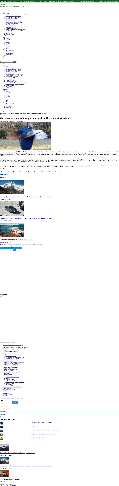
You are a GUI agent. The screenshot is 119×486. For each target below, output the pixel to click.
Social (7, 40)
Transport (8, 39)
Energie (7, 42)
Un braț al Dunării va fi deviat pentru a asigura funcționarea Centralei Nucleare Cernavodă (26, 196)
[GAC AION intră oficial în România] (4, 476)
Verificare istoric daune (10, 27)
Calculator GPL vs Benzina (11, 18)
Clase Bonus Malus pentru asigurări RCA (15, 30)
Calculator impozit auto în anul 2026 (13, 17)
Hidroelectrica (6, 174)
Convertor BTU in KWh (11, 356)
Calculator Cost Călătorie (11, 19)
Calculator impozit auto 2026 (11, 248)
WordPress (8, 485)
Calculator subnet (9, 53)
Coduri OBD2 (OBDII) (11, 25)
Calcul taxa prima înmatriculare (12, 377)
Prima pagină (3, 113)
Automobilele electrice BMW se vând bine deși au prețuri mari (16, 347)
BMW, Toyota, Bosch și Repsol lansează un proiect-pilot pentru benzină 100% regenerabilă (43, 1)
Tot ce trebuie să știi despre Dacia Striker (72, 1)
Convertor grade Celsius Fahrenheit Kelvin (15, 357)
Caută (1, 400)
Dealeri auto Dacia (10, 34)
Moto (7, 45)
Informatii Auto (6, 13)
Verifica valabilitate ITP (11, 380)
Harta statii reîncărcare (7, 374)
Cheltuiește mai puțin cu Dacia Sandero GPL (14, 1)
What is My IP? (9, 51)
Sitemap (2, 416)
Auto (4, 37)
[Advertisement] (10, 271)
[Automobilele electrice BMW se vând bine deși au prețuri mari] (4, 450)
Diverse (7, 47)
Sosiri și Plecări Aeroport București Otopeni (12, 387)
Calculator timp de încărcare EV (12, 23)
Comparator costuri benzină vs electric (14, 22)
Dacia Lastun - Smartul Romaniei (10, 351)
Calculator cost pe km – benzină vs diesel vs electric (17, 14)
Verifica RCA (6, 390)
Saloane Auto (8, 378)
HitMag (14, 485)
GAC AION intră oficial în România (10, 479)
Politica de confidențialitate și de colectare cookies (13, 385)
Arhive (1, 292)
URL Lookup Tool (10, 50)
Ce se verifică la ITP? (10, 24)
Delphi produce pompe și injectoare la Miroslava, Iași (14, 348)
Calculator (5, 35)
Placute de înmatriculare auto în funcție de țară (16, 29)
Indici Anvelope (9, 33)
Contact (4, 55)
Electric (7, 38)
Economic (8, 43)
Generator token (9, 54)
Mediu (7, 44)
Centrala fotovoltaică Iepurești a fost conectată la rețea (15, 239)
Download (5, 395)
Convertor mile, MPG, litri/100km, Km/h (14, 358)
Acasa (4, 12)
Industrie (7, 48)
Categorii (2, 295)
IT (3, 49)
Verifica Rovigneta (10, 32)
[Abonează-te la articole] (2, 414)
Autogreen (2, 4)
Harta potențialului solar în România (10, 350)
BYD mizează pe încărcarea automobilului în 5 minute (94, 1)
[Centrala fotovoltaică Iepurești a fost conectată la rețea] (12, 237)
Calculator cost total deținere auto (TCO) (14, 21)
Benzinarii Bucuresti (7, 394)
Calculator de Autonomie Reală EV (13, 16)
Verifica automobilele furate (11, 28)
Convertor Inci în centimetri (11, 359)
